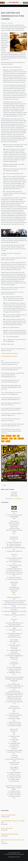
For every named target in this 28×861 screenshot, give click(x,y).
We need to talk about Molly (8, 815)
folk (3, 441)
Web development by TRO (14, 857)
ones (11, 438)
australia (8, 435)
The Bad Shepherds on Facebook (9, 353)
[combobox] (14, 485)
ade (18, 435)
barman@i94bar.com (17, 498)
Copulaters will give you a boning (9, 834)
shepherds (20, 438)
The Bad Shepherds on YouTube (9, 356)
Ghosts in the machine (7, 828)
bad (15, 438)
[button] (14, 6)
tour (14, 435)
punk (3, 435)
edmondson (5, 438)
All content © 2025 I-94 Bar (14, 852)
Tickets (14, 533)
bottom (8, 441)
